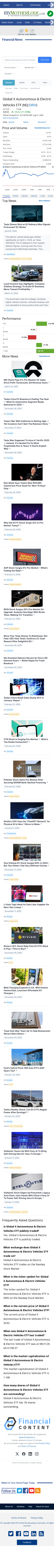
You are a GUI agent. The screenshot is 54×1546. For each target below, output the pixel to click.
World (47, 22)
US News (37, 22)
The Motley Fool (11, 833)
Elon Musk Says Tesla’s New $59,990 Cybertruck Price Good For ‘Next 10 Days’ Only (25, 486)
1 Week (15, 196)
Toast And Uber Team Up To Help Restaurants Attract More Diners (27, 1032)
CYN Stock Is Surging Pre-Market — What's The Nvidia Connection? (26, 740)
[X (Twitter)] (17, 1454)
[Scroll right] (52, 5)
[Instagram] (37, 1454)
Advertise (20, 1506)
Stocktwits (10, 310)
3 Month (34, 196)
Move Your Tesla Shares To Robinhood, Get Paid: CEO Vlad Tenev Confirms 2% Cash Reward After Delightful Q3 (25, 639)
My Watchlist (29, 67)
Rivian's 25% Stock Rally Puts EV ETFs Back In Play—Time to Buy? (26, 947)
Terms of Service (18, 1517)
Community (35, 4)
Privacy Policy (44, 1443)
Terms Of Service (28, 1446)
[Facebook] (24, 1454)
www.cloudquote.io (27, 1437)
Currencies (24, 88)
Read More (44, 356)
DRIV (32, 105)
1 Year (42, 196)
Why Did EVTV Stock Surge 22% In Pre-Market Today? (24, 524)
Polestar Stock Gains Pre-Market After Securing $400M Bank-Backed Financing (26, 781)
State (27, 22)
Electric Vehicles (14, 628)
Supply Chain (13, 921)
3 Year (50, 196)
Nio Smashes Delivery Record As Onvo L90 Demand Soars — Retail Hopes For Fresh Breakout (25, 661)
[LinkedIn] (30, 1454)
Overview (8, 88)
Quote (11, 122)
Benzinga (9, 916)
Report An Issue (42, 1506)
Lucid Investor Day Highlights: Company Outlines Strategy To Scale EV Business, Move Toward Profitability (24, 286)
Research (42, 122)
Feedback (27, 1542)
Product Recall (14, 879)
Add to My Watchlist (10, 118)
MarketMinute (11, 254)
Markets (9, 82)
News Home (7, 22)
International (35, 88)
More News (44, 200)
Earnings (29, 259)
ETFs (33, 82)
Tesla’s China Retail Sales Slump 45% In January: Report (24, 699)
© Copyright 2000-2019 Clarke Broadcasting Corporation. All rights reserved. (27, 1524)
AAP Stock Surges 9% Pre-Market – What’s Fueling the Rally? (25, 569)
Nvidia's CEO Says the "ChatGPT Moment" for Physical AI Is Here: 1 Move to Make (27, 822)
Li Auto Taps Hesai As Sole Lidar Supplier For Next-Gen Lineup (26, 906)
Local (19, 22)
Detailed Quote (42, 128)
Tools (45, 82)
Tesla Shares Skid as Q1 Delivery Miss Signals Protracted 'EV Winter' (27, 225)
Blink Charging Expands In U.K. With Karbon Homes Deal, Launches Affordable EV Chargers (26, 990)
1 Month (24, 196)
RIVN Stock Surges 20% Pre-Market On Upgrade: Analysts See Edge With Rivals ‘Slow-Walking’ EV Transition (24, 612)
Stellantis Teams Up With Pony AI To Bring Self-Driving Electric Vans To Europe (25, 1152)
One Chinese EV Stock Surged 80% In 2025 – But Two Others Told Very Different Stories (26, 864)
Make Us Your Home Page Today (18, 1483)
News (6, 4)
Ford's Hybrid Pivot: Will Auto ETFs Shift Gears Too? (24, 1069)
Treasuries (8, 93)
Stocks (22, 82)
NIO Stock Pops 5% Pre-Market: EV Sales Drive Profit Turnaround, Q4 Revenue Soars (27, 381)
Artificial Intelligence (15, 259)
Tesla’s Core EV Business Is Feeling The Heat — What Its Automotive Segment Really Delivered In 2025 (26, 402)
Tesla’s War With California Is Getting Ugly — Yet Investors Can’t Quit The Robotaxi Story (27, 422)
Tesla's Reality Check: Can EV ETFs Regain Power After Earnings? (25, 1111)
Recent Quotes (9, 67)
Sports (19, 4)
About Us (9, 1506)
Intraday (6, 196)
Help (30, 1506)
